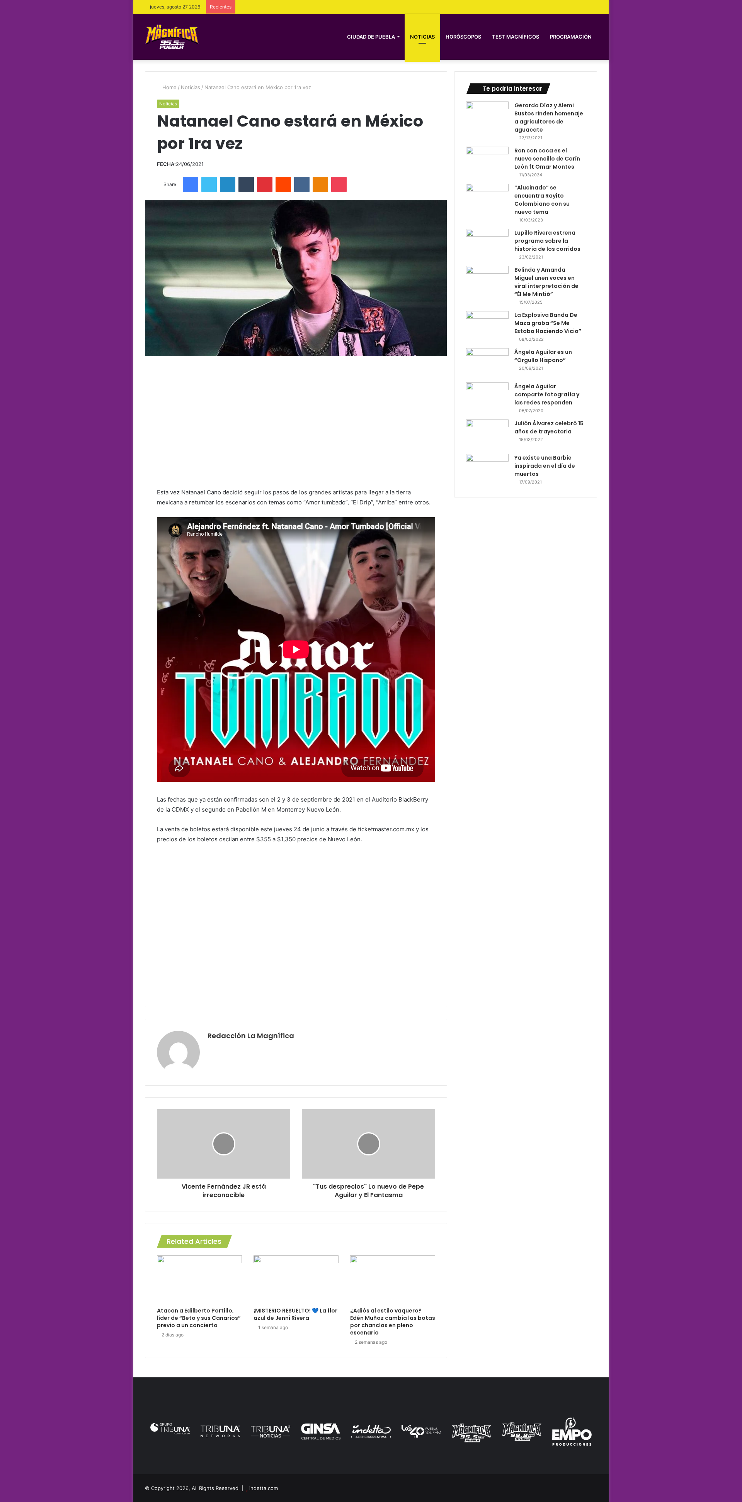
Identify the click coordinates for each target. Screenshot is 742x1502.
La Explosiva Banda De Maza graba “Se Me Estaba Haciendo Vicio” (547, 323)
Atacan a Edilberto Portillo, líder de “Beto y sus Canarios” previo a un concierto (199, 1318)
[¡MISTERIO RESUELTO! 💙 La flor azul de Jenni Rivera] (296, 1279)
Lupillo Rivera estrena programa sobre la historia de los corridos (547, 241)
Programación (571, 37)
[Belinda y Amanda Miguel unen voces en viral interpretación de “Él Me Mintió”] (487, 280)
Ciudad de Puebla (371, 37)
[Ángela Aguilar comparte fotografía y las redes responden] (487, 396)
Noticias (422, 37)
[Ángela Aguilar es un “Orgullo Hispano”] (487, 362)
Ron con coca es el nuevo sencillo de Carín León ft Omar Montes (547, 159)
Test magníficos (515, 37)
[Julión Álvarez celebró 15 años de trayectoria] (487, 433)
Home (169, 87)
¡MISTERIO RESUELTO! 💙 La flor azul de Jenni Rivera (295, 1314)
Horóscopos (463, 37)
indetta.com (263, 1488)
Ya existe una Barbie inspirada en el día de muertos (544, 466)
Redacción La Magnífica (251, 1035)
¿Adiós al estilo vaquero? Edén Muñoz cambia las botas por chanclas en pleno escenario (392, 1321)
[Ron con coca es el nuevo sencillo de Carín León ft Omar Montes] (487, 161)
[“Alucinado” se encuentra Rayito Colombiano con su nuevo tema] (487, 198)
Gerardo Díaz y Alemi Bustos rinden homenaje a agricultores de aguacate (548, 117)
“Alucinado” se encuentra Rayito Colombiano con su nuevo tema (542, 200)
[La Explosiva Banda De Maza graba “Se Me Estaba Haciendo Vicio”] (487, 325)
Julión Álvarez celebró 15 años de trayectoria (549, 427)
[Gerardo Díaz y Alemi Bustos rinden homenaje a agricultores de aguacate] (487, 115)
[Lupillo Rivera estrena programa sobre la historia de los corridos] (487, 243)
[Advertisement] (296, 422)
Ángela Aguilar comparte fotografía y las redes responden (546, 394)
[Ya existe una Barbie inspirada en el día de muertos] (487, 468)
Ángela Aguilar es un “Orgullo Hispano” (543, 356)
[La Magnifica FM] (172, 36)
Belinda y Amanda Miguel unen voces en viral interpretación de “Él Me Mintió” (546, 282)
